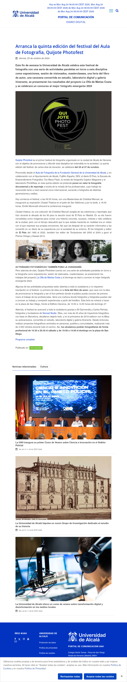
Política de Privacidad (35, 668)
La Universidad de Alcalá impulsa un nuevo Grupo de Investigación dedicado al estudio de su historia (62, 525)
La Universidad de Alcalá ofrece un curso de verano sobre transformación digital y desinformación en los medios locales (59, 605)
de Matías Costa (48, 277)
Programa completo (25, 339)
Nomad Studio (50, 313)
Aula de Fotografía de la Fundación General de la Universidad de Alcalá (71, 172)
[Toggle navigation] (111, 10)
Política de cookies (47, 653)
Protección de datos (47, 642)
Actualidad (36, 348)
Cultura (44, 366)
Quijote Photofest (23, 160)
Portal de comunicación (76, 17)
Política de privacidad (48, 647)
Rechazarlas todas (70, 676)
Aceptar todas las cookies (100, 676)
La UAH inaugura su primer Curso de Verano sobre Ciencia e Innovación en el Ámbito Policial (60, 444)
